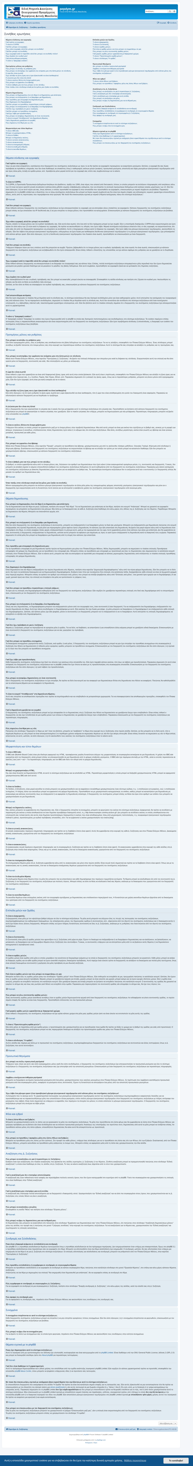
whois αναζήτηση (57, 1387)
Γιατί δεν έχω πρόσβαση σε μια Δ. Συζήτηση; (22, 109)
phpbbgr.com (101, 1440)
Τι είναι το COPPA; (12, 44)
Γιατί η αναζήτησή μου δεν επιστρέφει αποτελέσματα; (112, 94)
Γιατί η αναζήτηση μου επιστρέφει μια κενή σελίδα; (111, 96)
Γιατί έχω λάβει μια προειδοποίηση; (18, 113)
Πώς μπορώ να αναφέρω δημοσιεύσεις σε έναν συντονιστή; (27, 116)
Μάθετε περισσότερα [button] (135, 1460)
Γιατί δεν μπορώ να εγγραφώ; (16, 47)
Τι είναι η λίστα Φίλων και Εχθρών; (105, 81)
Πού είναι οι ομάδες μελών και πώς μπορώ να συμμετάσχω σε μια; (117, 49)
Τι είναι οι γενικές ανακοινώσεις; (17, 140)
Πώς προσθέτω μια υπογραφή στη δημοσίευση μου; (25, 100)
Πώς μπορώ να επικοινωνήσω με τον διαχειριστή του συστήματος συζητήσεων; (122, 143)
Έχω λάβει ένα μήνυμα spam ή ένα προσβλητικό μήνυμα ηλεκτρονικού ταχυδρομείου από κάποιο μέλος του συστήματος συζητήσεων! (132, 72)
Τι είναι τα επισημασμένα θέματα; (18, 144)
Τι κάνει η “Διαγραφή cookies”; (17, 61)
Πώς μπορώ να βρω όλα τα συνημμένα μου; (109, 126)
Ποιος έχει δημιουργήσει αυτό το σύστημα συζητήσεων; (113, 134)
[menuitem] (32, 23)
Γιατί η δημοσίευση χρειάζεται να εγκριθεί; (21, 120)
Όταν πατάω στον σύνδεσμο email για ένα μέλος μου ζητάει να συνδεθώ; (32, 87)
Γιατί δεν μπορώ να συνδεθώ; (16, 51)
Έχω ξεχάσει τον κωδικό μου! (16, 56)
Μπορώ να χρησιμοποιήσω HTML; (18, 133)
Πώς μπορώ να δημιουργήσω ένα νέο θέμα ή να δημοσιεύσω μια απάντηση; (33, 95)
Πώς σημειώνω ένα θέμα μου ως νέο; (19, 123)
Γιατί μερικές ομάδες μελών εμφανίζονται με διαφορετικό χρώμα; (116, 54)
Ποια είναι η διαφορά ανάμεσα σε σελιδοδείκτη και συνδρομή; (115, 108)
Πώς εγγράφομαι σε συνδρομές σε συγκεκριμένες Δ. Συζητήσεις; (116, 113)
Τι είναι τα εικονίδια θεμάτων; (16, 149)
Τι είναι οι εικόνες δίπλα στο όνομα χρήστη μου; (23, 80)
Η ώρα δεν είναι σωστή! (14, 73)
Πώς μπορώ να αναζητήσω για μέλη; (106, 98)
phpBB (25, 414)
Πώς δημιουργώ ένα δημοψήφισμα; (18, 102)
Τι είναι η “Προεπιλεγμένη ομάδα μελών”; (108, 56)
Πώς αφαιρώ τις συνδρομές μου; (104, 115)
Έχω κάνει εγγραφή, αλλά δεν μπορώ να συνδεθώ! (25, 49)
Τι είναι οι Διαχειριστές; (101, 42)
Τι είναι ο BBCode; (12, 131)
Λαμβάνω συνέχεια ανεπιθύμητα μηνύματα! (108, 69)
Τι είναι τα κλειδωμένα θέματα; (17, 147)
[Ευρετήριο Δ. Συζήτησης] (32, 12)
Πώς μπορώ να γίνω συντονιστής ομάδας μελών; (111, 51)
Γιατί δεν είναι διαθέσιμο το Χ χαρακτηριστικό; (109, 136)
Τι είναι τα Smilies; (12, 135)
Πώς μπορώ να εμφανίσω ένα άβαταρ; (20, 82)
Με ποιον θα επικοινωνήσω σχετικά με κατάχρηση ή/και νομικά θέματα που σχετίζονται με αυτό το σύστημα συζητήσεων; (132, 139)
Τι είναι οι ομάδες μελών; (102, 47)
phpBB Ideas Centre (23, 1371)
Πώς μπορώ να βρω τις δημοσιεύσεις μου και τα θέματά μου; (114, 100)
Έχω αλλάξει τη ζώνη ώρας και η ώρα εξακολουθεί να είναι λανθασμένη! (32, 75)
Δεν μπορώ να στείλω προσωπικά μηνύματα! (109, 66)
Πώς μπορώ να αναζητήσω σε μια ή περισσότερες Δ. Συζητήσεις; (116, 91)
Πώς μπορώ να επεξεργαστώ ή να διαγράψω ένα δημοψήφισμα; (29, 106)
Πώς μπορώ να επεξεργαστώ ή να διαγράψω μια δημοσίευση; (28, 97)
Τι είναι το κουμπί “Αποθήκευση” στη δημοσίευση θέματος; (27, 118)
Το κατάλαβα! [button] (176, 1460)
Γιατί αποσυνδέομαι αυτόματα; (16, 58)
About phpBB (47, 1355)
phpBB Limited (107, 1353)
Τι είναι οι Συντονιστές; (101, 44)
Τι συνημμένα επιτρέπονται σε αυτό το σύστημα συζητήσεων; (115, 123)
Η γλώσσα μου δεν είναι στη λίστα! (18, 78)
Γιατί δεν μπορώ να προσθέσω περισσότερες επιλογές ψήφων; (29, 104)
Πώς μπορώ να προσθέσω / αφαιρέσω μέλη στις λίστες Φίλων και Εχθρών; (120, 83)
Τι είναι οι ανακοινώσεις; (14, 142)
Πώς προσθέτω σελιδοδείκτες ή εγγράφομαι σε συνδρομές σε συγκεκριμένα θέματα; (123, 111)
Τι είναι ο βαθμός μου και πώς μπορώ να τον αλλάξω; (25, 85)
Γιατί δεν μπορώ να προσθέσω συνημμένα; (21, 111)
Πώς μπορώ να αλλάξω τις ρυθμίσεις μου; (21, 69)
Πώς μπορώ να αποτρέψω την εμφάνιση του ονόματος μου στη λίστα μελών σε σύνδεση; (38, 71)
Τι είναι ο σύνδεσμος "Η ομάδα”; (104, 58)
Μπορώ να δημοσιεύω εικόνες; (17, 138)
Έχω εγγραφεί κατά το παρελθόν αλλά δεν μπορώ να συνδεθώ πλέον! (32, 54)
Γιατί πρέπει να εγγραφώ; (15, 42)
